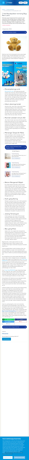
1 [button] (14, 84)
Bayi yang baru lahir (9, 91)
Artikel (3, 9)
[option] (14, 74)
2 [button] (16, 84)
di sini (11, 316)
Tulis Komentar (6, 339)
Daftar (25, 2)
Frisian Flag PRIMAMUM (10, 270)
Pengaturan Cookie (8, 457)
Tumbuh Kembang (10, 9)
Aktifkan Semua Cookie (19, 457)
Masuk (21, 2)
